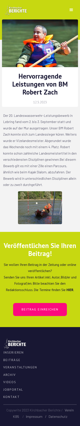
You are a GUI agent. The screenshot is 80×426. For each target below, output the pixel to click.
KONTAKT (11, 397)
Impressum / (37, 416)
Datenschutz (57, 416)
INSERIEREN (13, 352)
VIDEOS (9, 382)
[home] (14, 8)
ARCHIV (9, 375)
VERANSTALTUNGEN (20, 367)
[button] (71, 10)
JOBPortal (13, 390)
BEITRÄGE (11, 360)
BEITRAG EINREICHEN (40, 309)
